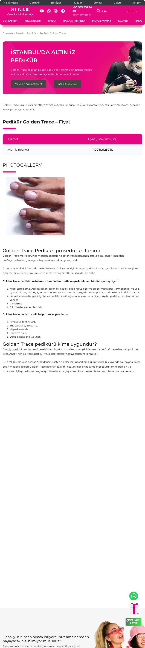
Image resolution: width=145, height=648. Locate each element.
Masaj (138, 21)
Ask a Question (67, 84)
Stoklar (98, 2)
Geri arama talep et (81, 15)
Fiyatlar (77, 2)
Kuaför (123, 21)
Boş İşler (56, 2)
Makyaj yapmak (101, 21)
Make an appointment (28, 84)
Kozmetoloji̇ (33, 21)
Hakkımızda (11, 2)
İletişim (136, 2)
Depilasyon (10, 21)
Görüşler (35, 2)
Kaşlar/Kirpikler (74, 21)
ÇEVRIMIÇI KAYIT (133, 621)
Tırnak (52, 21)
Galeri (117, 2)
